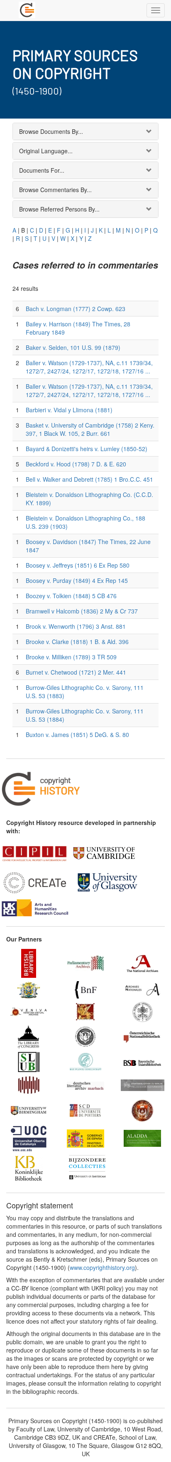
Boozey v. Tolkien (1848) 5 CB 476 (71, 596)
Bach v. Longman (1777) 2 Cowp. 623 (75, 308)
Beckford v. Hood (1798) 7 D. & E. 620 (76, 464)
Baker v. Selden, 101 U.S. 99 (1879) (73, 347)
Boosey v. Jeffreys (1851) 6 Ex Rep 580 (77, 565)
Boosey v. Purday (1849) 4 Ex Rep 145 (77, 580)
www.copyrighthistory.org (102, 1267)
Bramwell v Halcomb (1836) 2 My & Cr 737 (82, 611)
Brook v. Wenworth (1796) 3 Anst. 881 (76, 626)
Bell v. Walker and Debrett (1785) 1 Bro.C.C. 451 (89, 479)
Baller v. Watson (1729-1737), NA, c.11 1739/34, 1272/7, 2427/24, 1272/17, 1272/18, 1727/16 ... (89, 367)
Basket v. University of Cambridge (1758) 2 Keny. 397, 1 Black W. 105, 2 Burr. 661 (90, 429)
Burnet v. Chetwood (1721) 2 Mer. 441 (76, 672)
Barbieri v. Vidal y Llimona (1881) (69, 410)
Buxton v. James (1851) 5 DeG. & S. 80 (77, 734)
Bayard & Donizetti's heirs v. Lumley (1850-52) (86, 449)
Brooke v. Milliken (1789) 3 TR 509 (71, 657)
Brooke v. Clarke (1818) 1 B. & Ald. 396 (77, 641)
